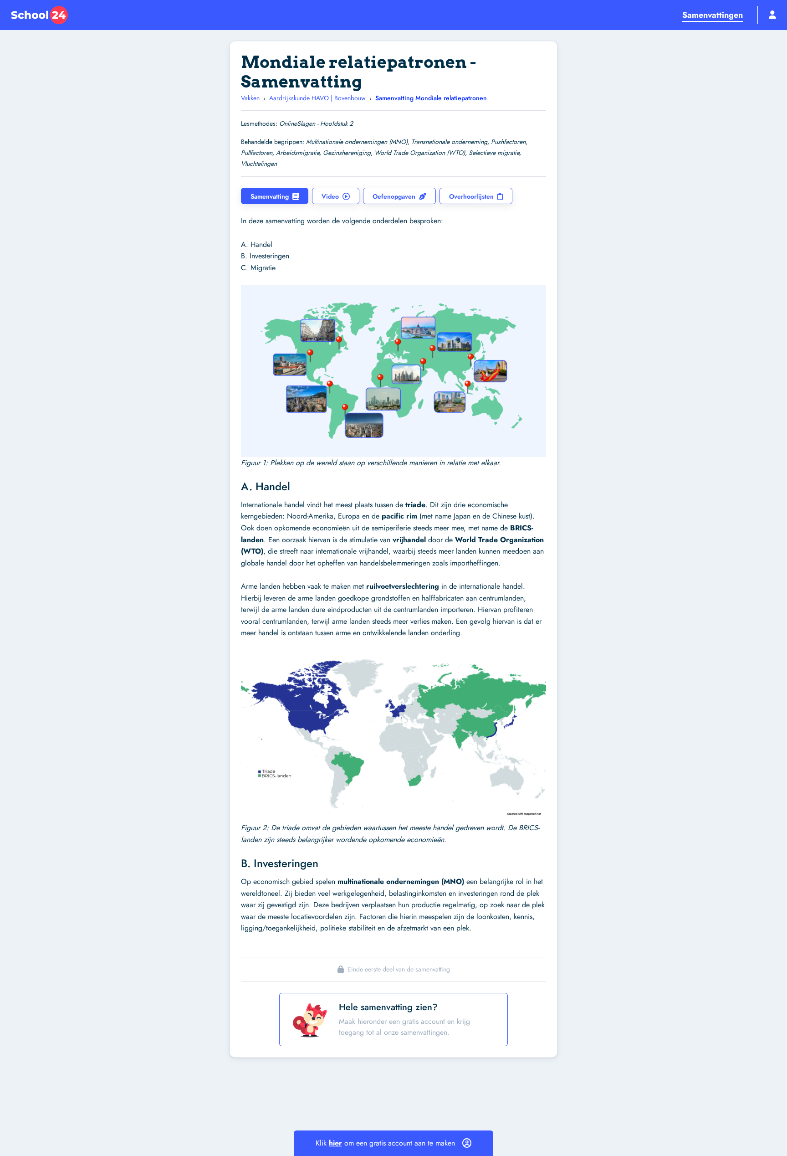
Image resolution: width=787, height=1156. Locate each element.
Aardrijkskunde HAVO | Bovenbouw (317, 98)
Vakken (250, 98)
